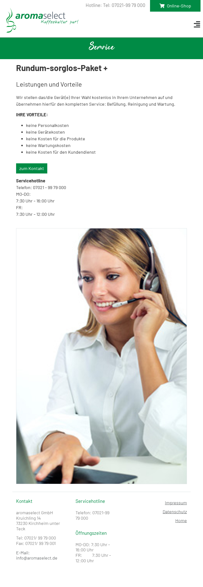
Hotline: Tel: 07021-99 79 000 (115, 5)
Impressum (176, 502)
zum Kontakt (31, 168)
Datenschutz (175, 511)
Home (181, 520)
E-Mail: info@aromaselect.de (36, 555)
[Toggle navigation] (197, 24)
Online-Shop (179, 5)
